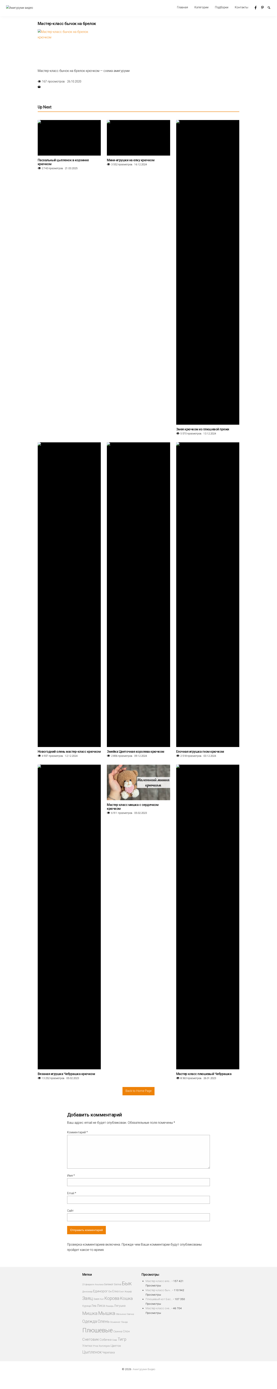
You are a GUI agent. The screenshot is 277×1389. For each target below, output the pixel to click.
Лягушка (120, 1305)
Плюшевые (97, 1330)
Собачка (106, 1339)
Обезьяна (121, 1314)
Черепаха (108, 1352)
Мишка (90, 1313)
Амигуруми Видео (144, 1369)
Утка (95, 1345)
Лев (93, 1305)
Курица (86, 1305)
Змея (96, 1298)
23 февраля (88, 1284)
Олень (104, 1321)
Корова (111, 1298)
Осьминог (115, 1322)
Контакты (241, 7)
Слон (126, 1331)
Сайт (70, 1210)
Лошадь (109, 1306)
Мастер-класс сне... (158, 1308)
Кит (102, 1299)
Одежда (89, 1321)
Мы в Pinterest (264, 7)
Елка (115, 1291)
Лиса (101, 1305)
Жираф (128, 1291)
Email (71, 1193)
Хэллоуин (104, 1345)
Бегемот (109, 1284)
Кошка (126, 1298)
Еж (110, 1291)
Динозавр (87, 1291)
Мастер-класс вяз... (158, 1281)
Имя (71, 1175)
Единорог (100, 1291)
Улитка (87, 1345)
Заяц (87, 1298)
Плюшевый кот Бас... (159, 1299)
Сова (114, 1340)
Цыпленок (92, 1352)
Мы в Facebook (258, 7)
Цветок (116, 1346)
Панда (124, 1322)
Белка (117, 1284)
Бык (127, 1283)
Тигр (122, 1339)
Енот (121, 1291)
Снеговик (90, 1339)
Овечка (130, 1314)
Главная (182, 7)
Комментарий (77, 1132)
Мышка (106, 1313)
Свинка (117, 1331)
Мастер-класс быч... (159, 1290)
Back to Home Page (138, 1091)
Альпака (99, 1284)
